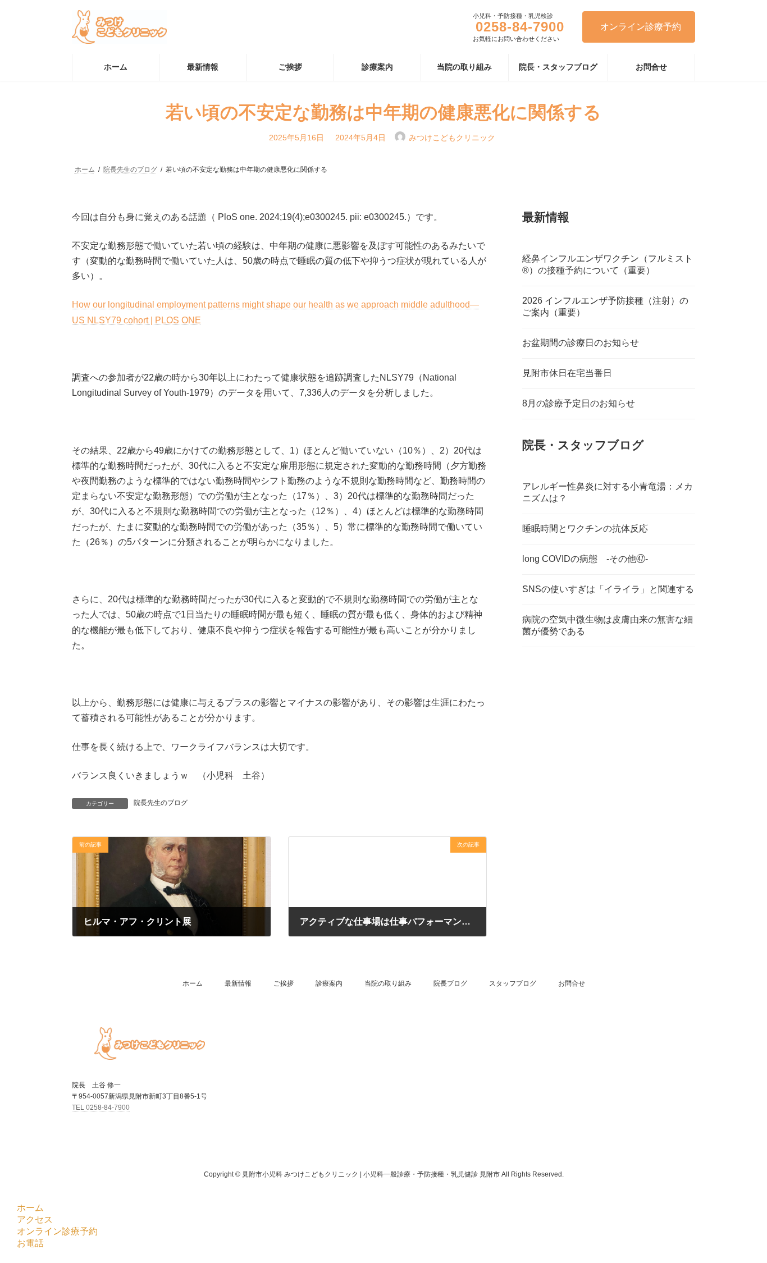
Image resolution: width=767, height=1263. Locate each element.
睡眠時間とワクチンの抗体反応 (585, 528)
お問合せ (571, 983)
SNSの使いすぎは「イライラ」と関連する (608, 588)
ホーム (192, 983)
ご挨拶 (283, 983)
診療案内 (329, 983)
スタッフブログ (512, 983)
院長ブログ (450, 983)
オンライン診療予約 (640, 26)
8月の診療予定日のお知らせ (578, 403)
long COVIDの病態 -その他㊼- (585, 558)
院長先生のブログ (161, 803)
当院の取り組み (388, 983)
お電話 (30, 1243)
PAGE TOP (738, 1214)
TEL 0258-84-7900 (101, 1107)
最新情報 (238, 983)
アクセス (35, 1219)
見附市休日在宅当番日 (567, 372)
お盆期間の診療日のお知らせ (580, 342)
